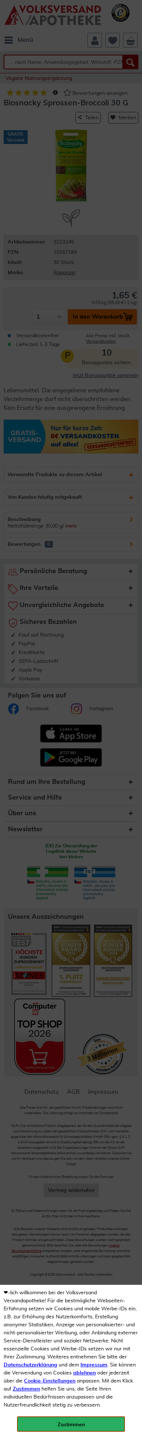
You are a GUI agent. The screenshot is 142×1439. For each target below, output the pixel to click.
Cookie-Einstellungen (49, 1381)
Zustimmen (26, 1389)
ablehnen (84, 1373)
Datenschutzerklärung (30, 1365)
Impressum (93, 1365)
